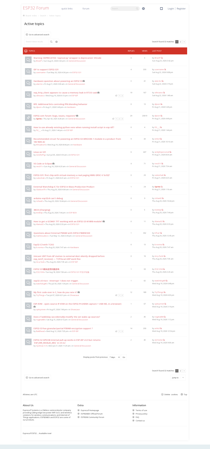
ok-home (158, 340)
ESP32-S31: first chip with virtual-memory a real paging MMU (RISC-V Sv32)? (72, 175)
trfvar (157, 233)
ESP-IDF (74, 95)
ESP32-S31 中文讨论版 (80, 272)
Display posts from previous (95, 357)
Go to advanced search (39, 34)
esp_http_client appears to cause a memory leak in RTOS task (65, 92)
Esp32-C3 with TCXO (44, 244)
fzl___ (38, 130)
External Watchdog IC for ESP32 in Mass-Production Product (64, 186)
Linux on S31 (40, 152)
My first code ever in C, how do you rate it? (55, 292)
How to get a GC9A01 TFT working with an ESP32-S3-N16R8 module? (68, 221)
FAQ (137, 417)
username (40, 72)
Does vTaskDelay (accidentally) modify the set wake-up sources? (67, 316)
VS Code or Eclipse (43, 163)
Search (51, 41)
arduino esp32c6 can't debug (48, 198)
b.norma (39, 247)
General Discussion (77, 61)
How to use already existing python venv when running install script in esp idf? (74, 127)
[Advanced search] (143, 8)
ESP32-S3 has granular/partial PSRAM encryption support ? (63, 328)
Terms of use (141, 410)
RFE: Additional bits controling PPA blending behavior (60, 104)
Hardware (71, 107)
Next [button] (184, 41)
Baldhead (40, 331)
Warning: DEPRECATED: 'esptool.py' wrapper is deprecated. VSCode (67, 58)
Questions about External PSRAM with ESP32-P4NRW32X (62, 233)
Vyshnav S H (41, 345)
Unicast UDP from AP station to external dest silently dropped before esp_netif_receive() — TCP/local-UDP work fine (69, 257)
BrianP (39, 61)
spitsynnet (40, 309)
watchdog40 (41, 283)
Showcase (74, 295)
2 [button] (180, 42)
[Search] (137, 8)
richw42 (39, 201)
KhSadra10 (41, 144)
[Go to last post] (162, 58)
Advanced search (56, 41)
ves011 (39, 166)
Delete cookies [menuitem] (171, 394)
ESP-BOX (73, 212)
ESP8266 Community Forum (92, 417)
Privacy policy (141, 413)
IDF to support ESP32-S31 (46, 69)
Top (185, 394)
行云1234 (40, 272)
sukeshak (40, 178)
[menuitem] (181, 8)
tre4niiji (39, 212)
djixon (38, 107)
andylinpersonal (162, 152)
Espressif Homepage (90, 410)
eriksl (157, 139)
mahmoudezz (42, 235)
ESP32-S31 (76, 72)
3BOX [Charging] (42, 210)
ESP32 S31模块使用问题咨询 (46, 269)
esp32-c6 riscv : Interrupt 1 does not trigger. (56, 280)
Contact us (140, 420)
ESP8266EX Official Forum (92, 413)
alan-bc (39, 84)
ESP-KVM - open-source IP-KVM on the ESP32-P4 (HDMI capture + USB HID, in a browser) (77, 303)
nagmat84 (40, 319)
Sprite (39, 118)
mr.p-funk (40, 262)
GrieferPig (40, 155)
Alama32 (40, 224)
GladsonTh (41, 189)
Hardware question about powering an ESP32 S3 (58, 81)
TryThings (40, 295)
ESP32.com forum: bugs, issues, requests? (55, 115)
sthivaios (40, 95)
